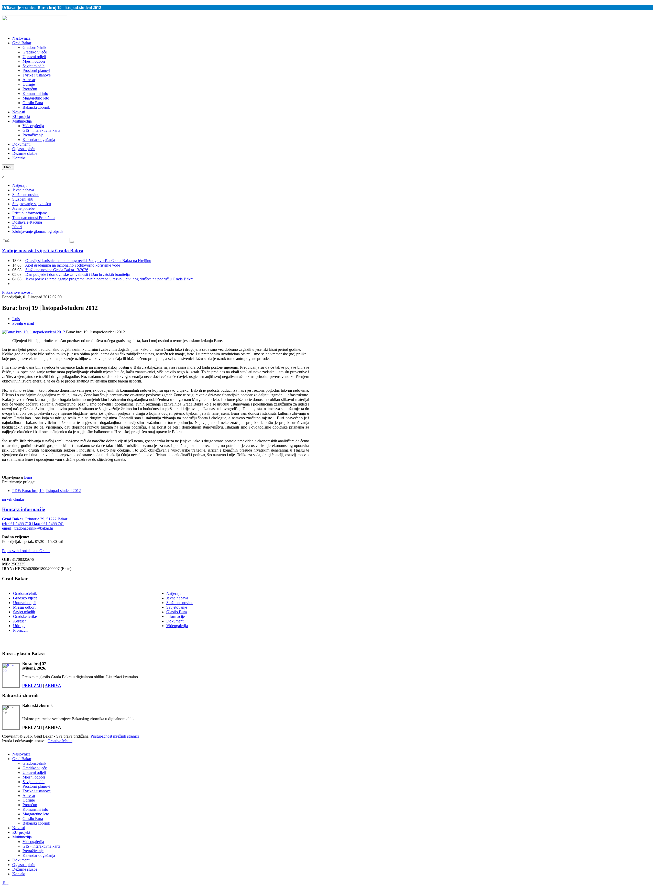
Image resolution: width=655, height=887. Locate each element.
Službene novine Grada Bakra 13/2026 (56, 270)
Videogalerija (177, 625)
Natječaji (19, 185)
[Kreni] (72, 242)
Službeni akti (22, 199)
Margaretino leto (36, 814)
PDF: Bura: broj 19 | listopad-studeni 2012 (46, 490)
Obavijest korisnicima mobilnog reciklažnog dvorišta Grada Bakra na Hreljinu (88, 260)
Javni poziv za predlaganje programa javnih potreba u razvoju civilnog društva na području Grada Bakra (109, 279)
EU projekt (21, 832)
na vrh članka (13, 499)
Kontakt (18, 874)
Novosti (18, 828)
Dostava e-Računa (27, 222)
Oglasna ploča (23, 864)
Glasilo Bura (176, 612)
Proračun (20, 630)
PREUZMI (32, 685)
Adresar (19, 621)
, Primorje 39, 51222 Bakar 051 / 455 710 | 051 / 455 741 (34, 523)
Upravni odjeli (24, 602)
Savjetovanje (176, 607)
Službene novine (25, 194)
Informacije (175, 616)
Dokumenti (175, 621)
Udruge (19, 625)
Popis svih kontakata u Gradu (26, 551)
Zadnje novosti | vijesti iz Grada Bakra (42, 250)
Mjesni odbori (24, 607)
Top (5, 882)
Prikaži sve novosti (17, 292)
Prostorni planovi (36, 786)
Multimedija (22, 837)
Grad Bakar (21, 759)
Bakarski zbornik (36, 823)
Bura (28, 477)
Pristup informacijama (30, 213)
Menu (8, 167)
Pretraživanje (33, 851)
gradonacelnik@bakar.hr (33, 528)
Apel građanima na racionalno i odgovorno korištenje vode (72, 265)
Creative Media (60, 741)
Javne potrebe (23, 208)
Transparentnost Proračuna (33, 217)
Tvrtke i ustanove (37, 791)
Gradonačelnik (25, 593)
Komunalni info (35, 809)
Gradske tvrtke (25, 616)
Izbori (17, 227)
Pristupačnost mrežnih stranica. (115, 736)
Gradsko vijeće (25, 598)
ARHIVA (53, 685)
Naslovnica (21, 754)
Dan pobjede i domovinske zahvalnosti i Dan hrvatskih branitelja (77, 274)
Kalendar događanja (39, 855)
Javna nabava (23, 190)
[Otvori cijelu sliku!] (34, 332)
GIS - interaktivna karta (41, 846)
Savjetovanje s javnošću (31, 204)
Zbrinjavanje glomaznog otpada (37, 231)
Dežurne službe (24, 869)
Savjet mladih (24, 612)
